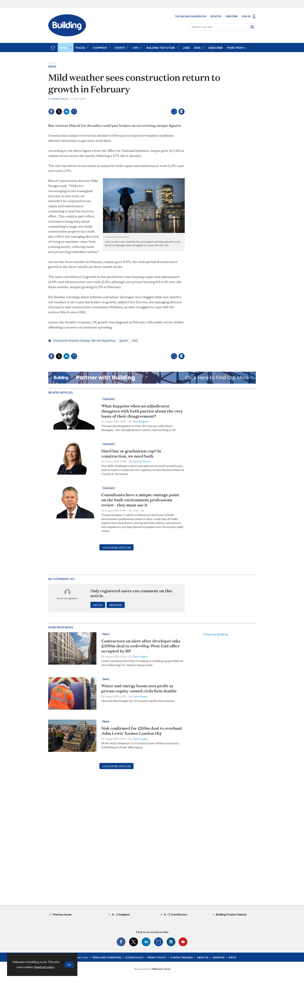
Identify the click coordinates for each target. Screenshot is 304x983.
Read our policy (44, 967)
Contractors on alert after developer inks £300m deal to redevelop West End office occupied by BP (140, 646)
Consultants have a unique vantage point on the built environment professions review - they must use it (140, 500)
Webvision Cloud (161, 969)
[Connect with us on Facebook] (121, 941)
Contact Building (181, 957)
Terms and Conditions (106, 957)
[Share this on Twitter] (59, 111)
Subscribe (231, 16)
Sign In (246, 16)
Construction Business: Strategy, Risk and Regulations (84, 340)
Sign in (138, 104)
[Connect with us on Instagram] (171, 941)
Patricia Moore (141, 461)
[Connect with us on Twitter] (133, 941)
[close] (184, 104)
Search (252, 27)
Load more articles (116, 547)
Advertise (218, 957)
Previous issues (62, 914)
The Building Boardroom (190, 16)
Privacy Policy (157, 957)
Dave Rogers (140, 656)
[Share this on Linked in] (66, 111)
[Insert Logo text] (67, 35)
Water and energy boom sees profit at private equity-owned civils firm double (139, 688)
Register (215, 16)
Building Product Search (231, 914)
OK (69, 964)
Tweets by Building (215, 634)
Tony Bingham (141, 421)
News (52, 66)
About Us (202, 957)
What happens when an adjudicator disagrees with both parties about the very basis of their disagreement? (142, 411)
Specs (232, 957)
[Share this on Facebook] (51, 111)
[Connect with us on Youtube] (183, 941)
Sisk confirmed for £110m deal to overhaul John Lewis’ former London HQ (141, 730)
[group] (235, 47)
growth (124, 340)
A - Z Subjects (121, 914)
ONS (134, 340)
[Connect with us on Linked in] (146, 941)
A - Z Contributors (175, 914)
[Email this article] (74, 111)
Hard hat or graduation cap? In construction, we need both (131, 453)
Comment (108, 399)
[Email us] (158, 941)
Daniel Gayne (60, 98)
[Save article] (181, 111)
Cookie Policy (134, 957)
